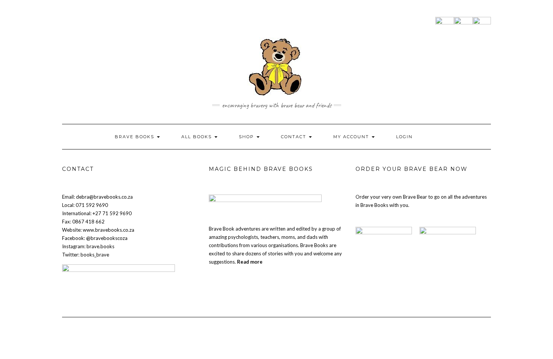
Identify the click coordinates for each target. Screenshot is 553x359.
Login (404, 136)
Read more (250, 262)
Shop (247, 136)
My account (352, 136)
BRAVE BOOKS (135, 136)
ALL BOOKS (197, 136)
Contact (294, 136)
